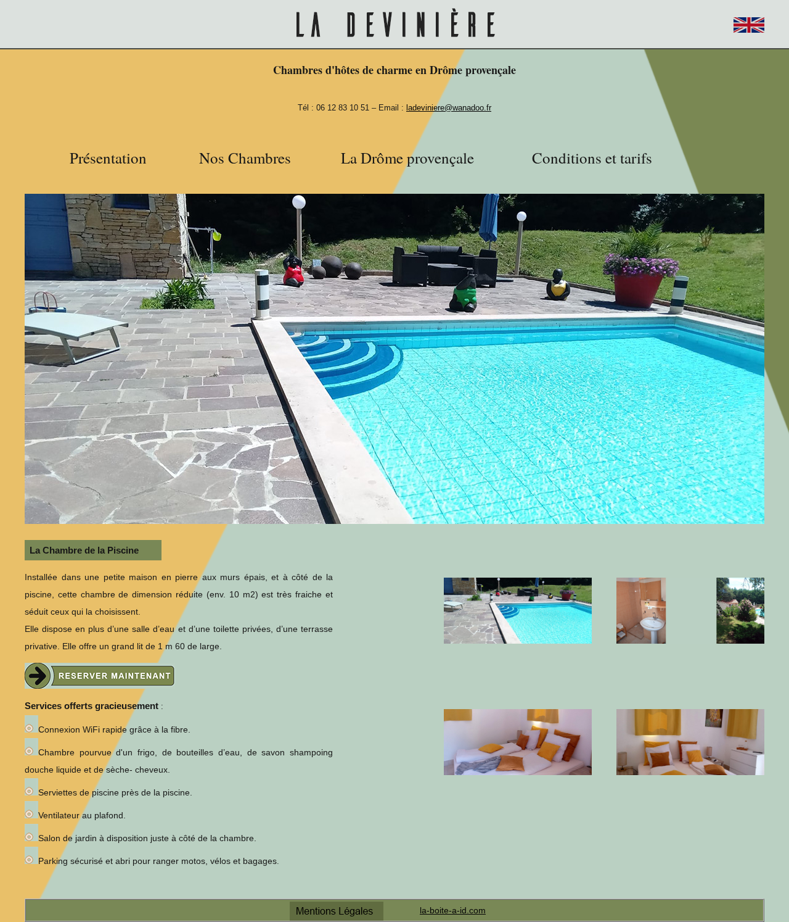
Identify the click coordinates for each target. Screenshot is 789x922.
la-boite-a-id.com (453, 910)
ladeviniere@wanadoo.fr (448, 107)
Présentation (108, 157)
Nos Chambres (245, 157)
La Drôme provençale (407, 157)
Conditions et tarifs (592, 157)
